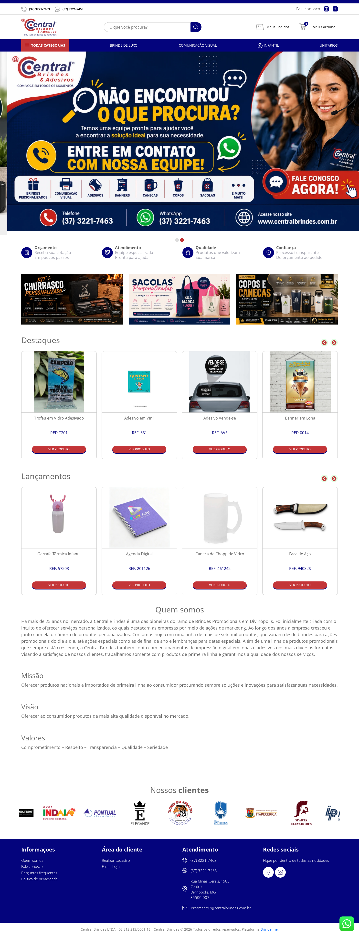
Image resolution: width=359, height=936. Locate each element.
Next (334, 342)
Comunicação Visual (198, 45)
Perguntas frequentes (39, 872)
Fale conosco (308, 8)
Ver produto (59, 449)
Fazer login (111, 866)
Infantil (271, 45)
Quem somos (32, 860)
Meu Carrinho (324, 27)
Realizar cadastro (116, 860)
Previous (324, 342)
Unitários (329, 45)
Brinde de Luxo (123, 45)
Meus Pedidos (277, 27)
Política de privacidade (39, 878)
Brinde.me (269, 929)
